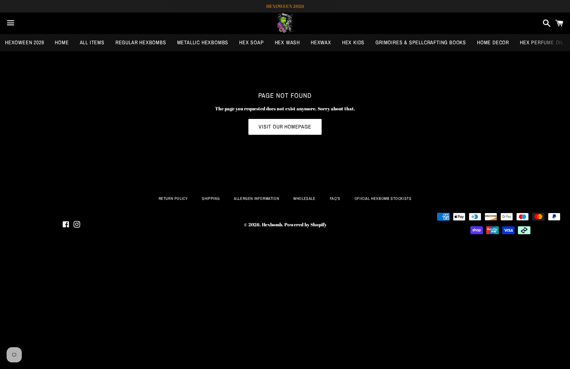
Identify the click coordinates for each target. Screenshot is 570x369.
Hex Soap (251, 42)
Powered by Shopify (305, 224)
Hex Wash (287, 42)
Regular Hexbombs (140, 42)
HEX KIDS (353, 42)
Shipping (211, 198)
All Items (92, 42)
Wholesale (304, 198)
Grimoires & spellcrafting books (420, 42)
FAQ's (335, 198)
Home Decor (493, 42)
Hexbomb (272, 224)
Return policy (173, 198)
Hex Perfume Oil (541, 42)
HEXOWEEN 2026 (24, 42)
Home (62, 42)
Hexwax (321, 42)
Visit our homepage (285, 126)
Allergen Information (256, 198)
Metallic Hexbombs (203, 42)
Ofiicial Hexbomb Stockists (383, 198)
